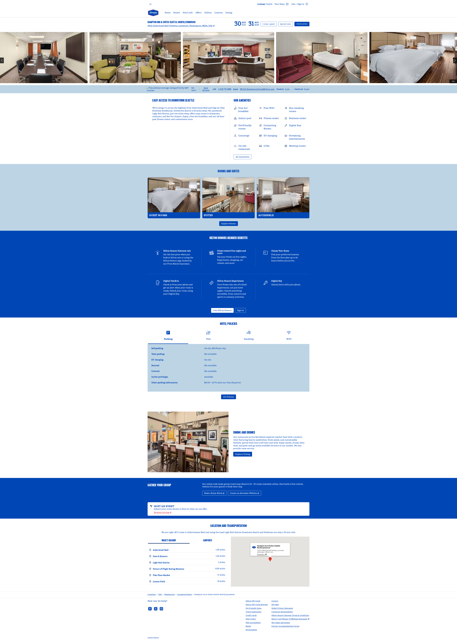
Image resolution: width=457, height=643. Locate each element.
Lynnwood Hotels (184, 594)
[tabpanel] (228, 368)
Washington (169, 594)
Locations (152, 594)
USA (160, 594)
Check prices (302, 24)
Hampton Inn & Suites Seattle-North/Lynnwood (214, 594)
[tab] (168, 336)
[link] (224, 89)
